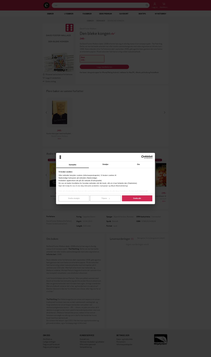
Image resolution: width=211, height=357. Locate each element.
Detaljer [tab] (106, 164)
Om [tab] (138, 164)
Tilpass (104, 198)
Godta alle (137, 198)
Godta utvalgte (74, 198)
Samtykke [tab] (72, 165)
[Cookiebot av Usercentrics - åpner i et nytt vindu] (143, 157)
